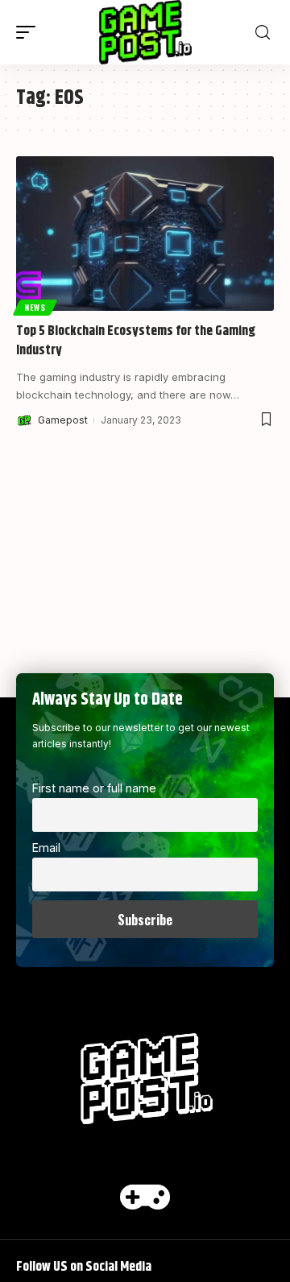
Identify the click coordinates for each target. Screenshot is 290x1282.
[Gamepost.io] (145, 32)
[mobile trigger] (30, 32)
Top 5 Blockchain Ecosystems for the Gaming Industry (135, 340)
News (35, 307)
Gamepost (63, 420)
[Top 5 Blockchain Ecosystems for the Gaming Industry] (145, 233)
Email (46, 847)
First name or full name (94, 788)
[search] (262, 32)
